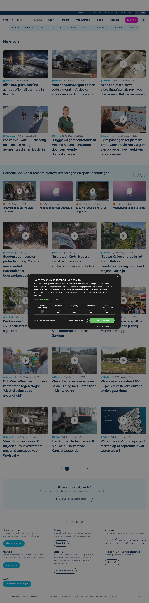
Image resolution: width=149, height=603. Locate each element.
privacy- (96, 292)
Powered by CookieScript (105, 326)
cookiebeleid (107, 292)
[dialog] (74, 301)
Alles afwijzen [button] (76, 320)
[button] (74, 299)
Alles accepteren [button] (102, 320)
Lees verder (39, 295)
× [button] (117, 277)
